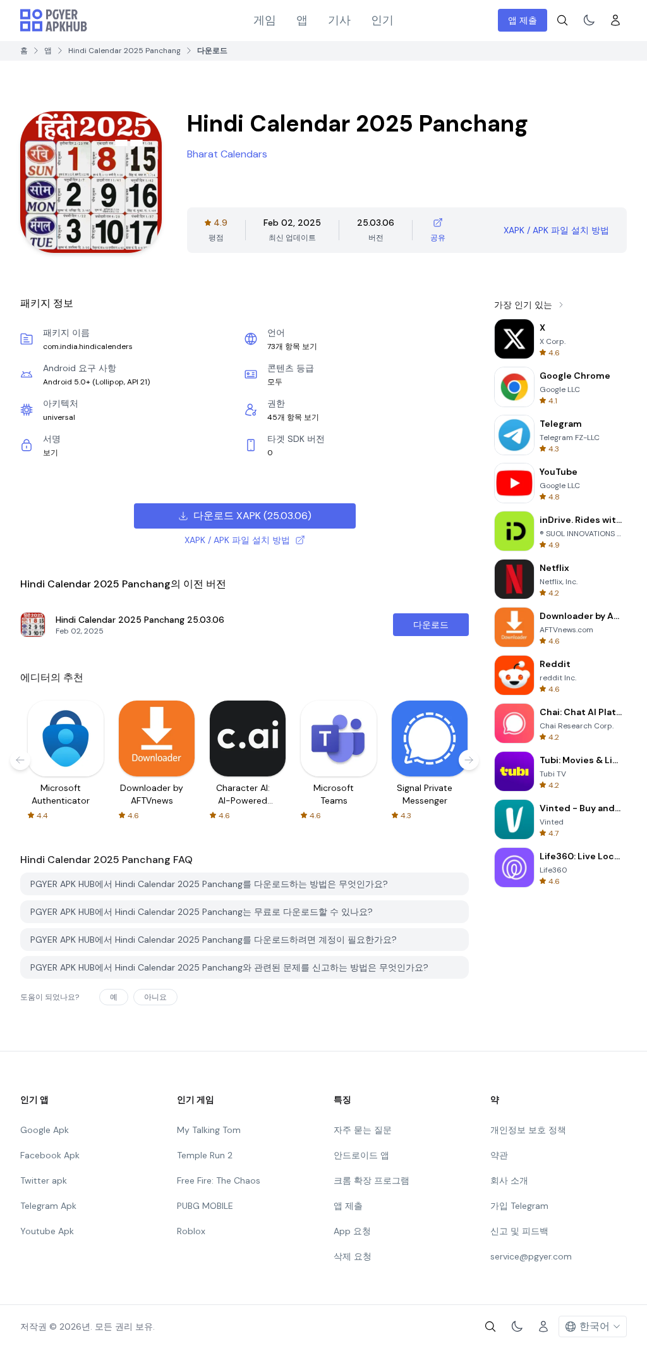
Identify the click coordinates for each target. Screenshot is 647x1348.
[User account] (615, 20)
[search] (562, 20)
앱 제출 (522, 20)
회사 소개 (509, 1180)
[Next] (469, 760)
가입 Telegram (519, 1205)
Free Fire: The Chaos (218, 1180)
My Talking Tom (209, 1130)
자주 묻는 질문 (363, 1130)
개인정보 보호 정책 (528, 1130)
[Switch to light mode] (588, 20)
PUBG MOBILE (205, 1205)
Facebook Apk (50, 1155)
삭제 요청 (353, 1256)
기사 (339, 20)
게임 (264, 20)
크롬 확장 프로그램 (371, 1180)
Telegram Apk (48, 1205)
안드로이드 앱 (361, 1155)
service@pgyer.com (531, 1256)
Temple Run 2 (205, 1155)
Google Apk (44, 1130)
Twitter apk (43, 1180)
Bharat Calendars (227, 154)
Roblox (191, 1231)
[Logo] (53, 20)
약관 (499, 1155)
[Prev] (20, 760)
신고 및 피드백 (519, 1231)
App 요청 (352, 1231)
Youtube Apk (47, 1231)
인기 (382, 20)
